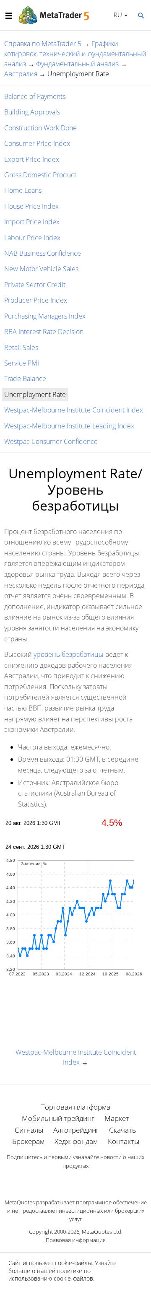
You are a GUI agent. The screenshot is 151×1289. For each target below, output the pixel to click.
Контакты (123, 1141)
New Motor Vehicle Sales (41, 268)
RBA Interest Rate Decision (43, 331)
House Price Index (31, 206)
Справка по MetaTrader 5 (42, 43)
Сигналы (29, 1130)
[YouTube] (89, 1180)
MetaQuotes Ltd (101, 1231)
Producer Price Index (35, 300)
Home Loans (23, 190)
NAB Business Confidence (42, 253)
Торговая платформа (75, 1107)
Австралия (20, 73)
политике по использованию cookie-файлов (50, 1274)
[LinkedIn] (75, 1180)
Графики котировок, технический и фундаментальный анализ (75, 53)
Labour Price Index (32, 237)
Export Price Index (31, 159)
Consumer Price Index (37, 143)
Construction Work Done (40, 127)
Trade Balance (25, 378)
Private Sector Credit (34, 284)
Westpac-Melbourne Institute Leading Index (69, 426)
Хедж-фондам (76, 1141)
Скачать (122, 1130)
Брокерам (28, 1141)
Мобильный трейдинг (58, 1118)
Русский (116, 14)
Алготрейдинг (76, 1130)
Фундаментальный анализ (77, 63)
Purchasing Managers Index (45, 316)
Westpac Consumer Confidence (51, 441)
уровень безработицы (69, 654)
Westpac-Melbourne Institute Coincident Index (73, 410)
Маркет (116, 1118)
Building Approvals (32, 112)
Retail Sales (21, 347)
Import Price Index (32, 221)
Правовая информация (76, 1240)
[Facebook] (62, 1180)
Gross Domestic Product (40, 174)
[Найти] (140, 14)
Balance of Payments (34, 96)
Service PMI (21, 363)
